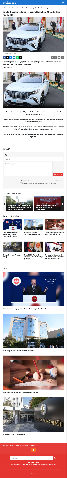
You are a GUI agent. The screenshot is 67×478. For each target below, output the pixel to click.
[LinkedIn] (14, 57)
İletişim (17, 445)
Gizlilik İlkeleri (25, 445)
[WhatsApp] (17, 57)
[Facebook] (4, 57)
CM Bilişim (34, 474)
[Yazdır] (52, 57)
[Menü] (63, 2)
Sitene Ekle (33, 445)
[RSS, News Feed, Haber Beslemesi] (33, 450)
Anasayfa (7, 8)
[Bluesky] (10, 57)
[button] (55, 57)
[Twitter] (7, 57)
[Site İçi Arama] (60, 2)
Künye (11, 445)
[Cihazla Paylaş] (20, 57)
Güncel (14, 8)
